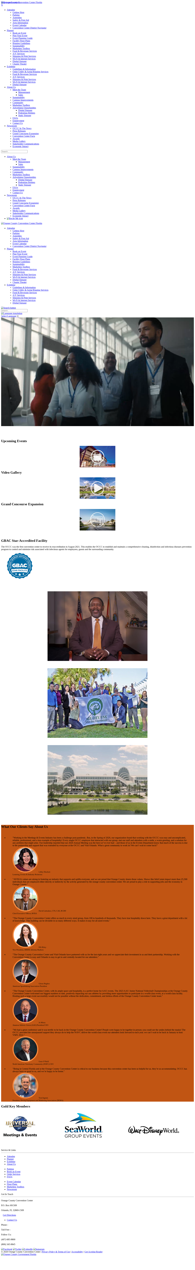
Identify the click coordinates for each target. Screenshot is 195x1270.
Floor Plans (12, 1184)
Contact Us (12, 1220)
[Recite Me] (15, 218)
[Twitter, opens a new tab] (17, 1249)
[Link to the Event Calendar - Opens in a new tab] (97, 466)
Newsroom (12, 195)
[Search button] (8, 308)
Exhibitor (11, 1161)
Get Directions (9, 1215)
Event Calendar (14, 1181)
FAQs (9, 1177)
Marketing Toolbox (15, 1187)
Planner (10, 1159)
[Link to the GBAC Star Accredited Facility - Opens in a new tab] (20, 578)
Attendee (11, 1156)
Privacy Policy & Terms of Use (56, 1252)
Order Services (13, 1174)
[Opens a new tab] (18, 1254)
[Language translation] (11, 313)
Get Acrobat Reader (93, 1252)
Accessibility (77, 1252)
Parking (10, 1169)
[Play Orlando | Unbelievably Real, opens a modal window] (97, 818)
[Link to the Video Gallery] (97, 498)
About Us (11, 156)
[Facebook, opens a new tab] (6, 1249)
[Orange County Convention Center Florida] (21, 2)
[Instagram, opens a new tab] (38, 1249)
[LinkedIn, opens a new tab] (27, 1249)
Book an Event (13, 1171)
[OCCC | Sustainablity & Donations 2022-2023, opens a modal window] (97, 741)
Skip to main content (10, 2)
